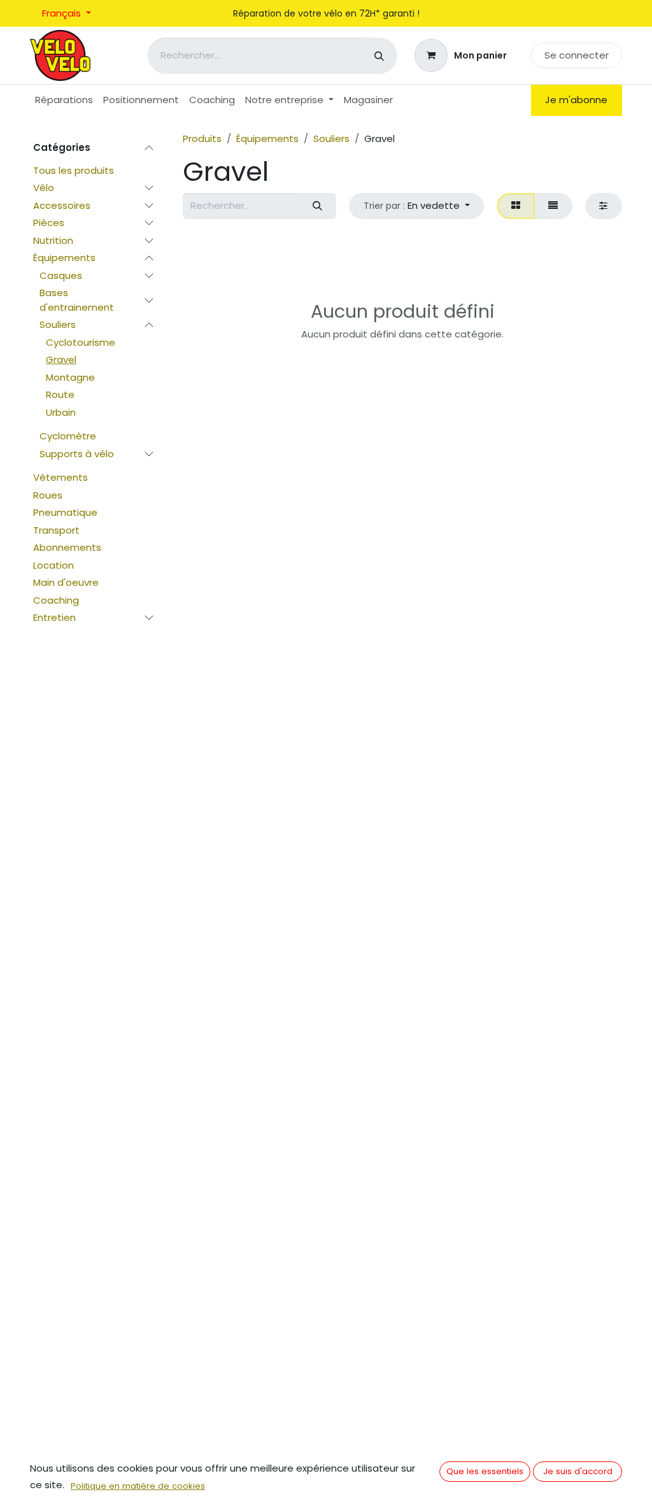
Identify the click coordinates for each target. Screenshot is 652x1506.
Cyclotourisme (80, 342)
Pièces (48, 222)
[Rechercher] (379, 56)
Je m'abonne (576, 99)
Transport (56, 530)
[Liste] (553, 206)
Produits (202, 138)
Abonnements (67, 547)
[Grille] (515, 206)
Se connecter (576, 55)
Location (53, 565)
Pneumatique (65, 512)
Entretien (54, 617)
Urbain (61, 412)
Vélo (43, 187)
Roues (47, 495)
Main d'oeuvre (66, 582)
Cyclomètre (67, 436)
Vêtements (60, 477)
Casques (60, 275)
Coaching (56, 600)
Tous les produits (73, 170)
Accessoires (61, 205)
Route (60, 394)
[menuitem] (64, 100)
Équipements (64, 257)
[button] (416, 206)
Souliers (57, 324)
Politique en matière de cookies (138, 1486)
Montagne (70, 377)
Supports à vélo (76, 453)
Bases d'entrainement (76, 300)
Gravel (61, 359)
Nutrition (53, 240)
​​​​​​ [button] (484, 1471)
